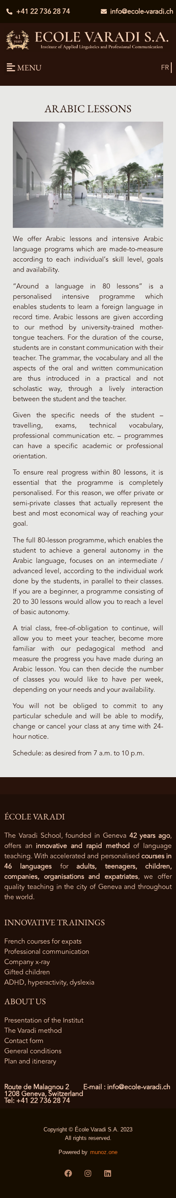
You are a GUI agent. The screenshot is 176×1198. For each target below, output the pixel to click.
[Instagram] (88, 1173)
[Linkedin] (107, 1173)
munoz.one (103, 1152)
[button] (10, 68)
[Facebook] (68, 1173)
